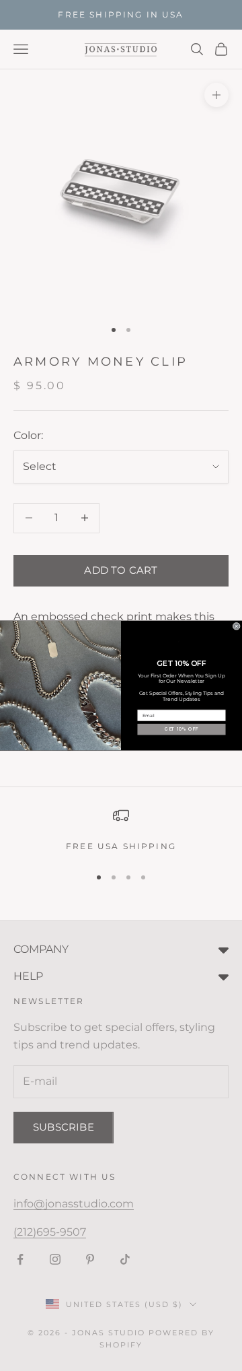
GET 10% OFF (181, 729)
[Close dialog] (236, 626)
